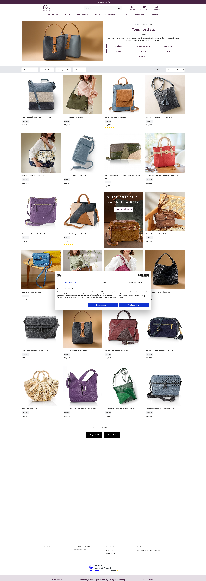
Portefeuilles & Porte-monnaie (148, 550)
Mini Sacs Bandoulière (80, 550)
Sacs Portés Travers (82, 547)
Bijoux (67, 14)
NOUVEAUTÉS (53, 14)
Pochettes (109, 550)
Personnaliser (101, 305)
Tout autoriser (133, 305)
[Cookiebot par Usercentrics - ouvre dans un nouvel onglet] (139, 275)
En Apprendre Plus (124, 209)
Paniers (139, 547)
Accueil (137, 24)
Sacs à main (47, 547)
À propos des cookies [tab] (135, 282)
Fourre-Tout (110, 554)
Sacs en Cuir (109, 547)
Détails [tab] (103, 282)
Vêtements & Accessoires (105, 14)
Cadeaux (125, 14)
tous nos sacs (147, 24)
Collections (140, 14)
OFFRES (155, 14)
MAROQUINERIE (82, 14)
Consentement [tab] (70, 282)
